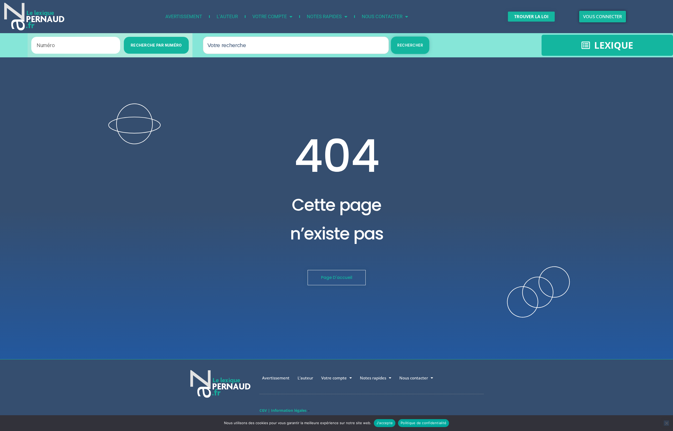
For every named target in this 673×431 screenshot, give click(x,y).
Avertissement (183, 16)
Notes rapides (324, 16)
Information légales (289, 410)
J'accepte (384, 423)
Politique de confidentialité (423, 423)
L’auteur (227, 16)
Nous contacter (382, 16)
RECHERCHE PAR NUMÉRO (156, 45)
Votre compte (269, 16)
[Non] (666, 423)
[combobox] (296, 45)
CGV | (264, 410)
